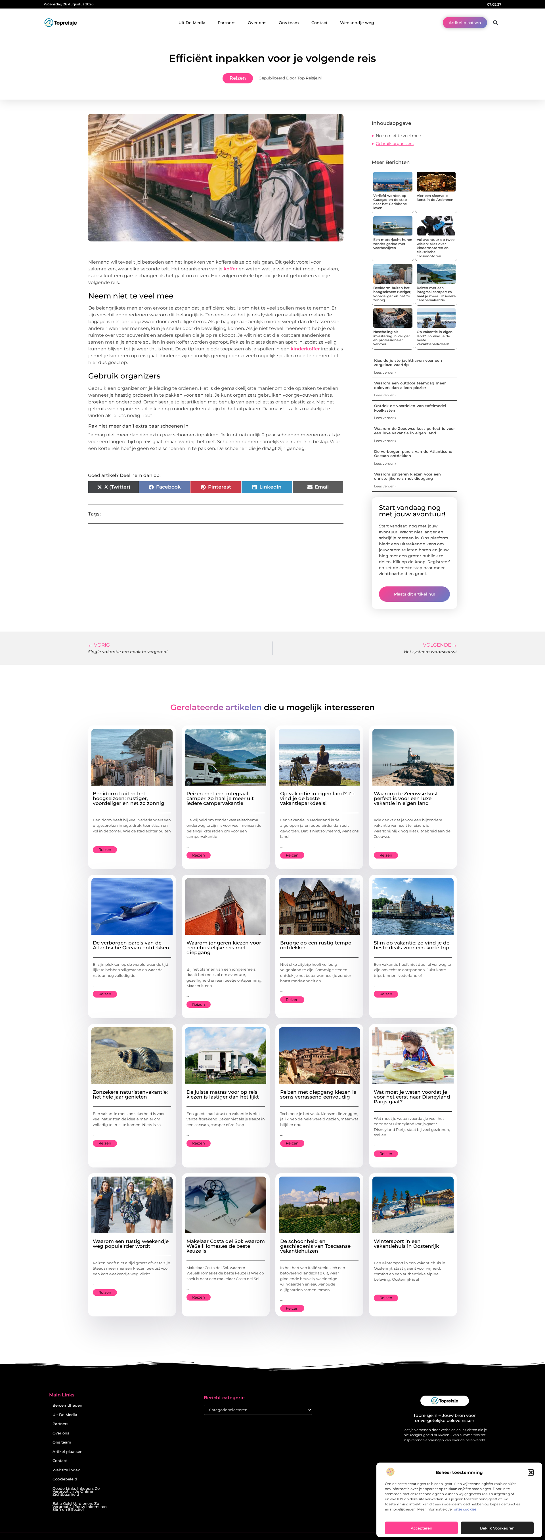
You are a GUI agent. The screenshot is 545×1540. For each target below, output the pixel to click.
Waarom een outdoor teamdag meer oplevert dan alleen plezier (410, 385)
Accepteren (421, 1528)
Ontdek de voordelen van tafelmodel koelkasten (410, 408)
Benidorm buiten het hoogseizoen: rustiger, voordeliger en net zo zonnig (392, 294)
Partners (226, 22)
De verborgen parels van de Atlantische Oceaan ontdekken (413, 453)
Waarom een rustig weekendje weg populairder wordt (131, 1243)
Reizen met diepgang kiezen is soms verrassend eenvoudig (318, 1094)
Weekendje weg (357, 22)
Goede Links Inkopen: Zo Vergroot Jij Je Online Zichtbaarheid (76, 1491)
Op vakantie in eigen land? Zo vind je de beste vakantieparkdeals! (434, 338)
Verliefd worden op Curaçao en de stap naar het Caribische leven (390, 201)
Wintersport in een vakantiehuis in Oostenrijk (406, 1243)
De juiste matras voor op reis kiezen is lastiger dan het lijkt (222, 1094)
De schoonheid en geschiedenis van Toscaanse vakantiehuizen (315, 1246)
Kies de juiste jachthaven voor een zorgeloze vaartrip (408, 362)
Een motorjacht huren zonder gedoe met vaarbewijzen (392, 243)
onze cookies (465, 1509)
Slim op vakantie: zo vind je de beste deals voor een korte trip (411, 945)
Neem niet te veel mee (398, 135)
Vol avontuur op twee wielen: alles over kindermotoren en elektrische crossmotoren (435, 247)
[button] (531, 1472)
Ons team (289, 22)
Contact (319, 22)
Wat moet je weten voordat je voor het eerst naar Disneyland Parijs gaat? (412, 1096)
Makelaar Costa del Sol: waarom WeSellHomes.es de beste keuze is (225, 1246)
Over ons (257, 22)
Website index (66, 1470)
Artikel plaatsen (68, 1451)
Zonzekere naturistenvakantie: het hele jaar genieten (130, 1094)
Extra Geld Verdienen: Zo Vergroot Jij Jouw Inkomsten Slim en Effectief (80, 1506)
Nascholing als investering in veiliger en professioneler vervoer (391, 338)
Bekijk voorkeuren (497, 1528)
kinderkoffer (305, 349)
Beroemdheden (67, 1405)
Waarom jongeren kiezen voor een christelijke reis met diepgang (407, 476)
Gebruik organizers (395, 143)
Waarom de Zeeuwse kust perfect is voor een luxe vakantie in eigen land (414, 430)
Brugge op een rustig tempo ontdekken (315, 945)
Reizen (238, 78)
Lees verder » (385, 372)
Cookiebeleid (65, 1479)
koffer (231, 269)
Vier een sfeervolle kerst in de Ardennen (435, 197)
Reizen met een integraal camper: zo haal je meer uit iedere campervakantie (436, 294)
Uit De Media (192, 22)
